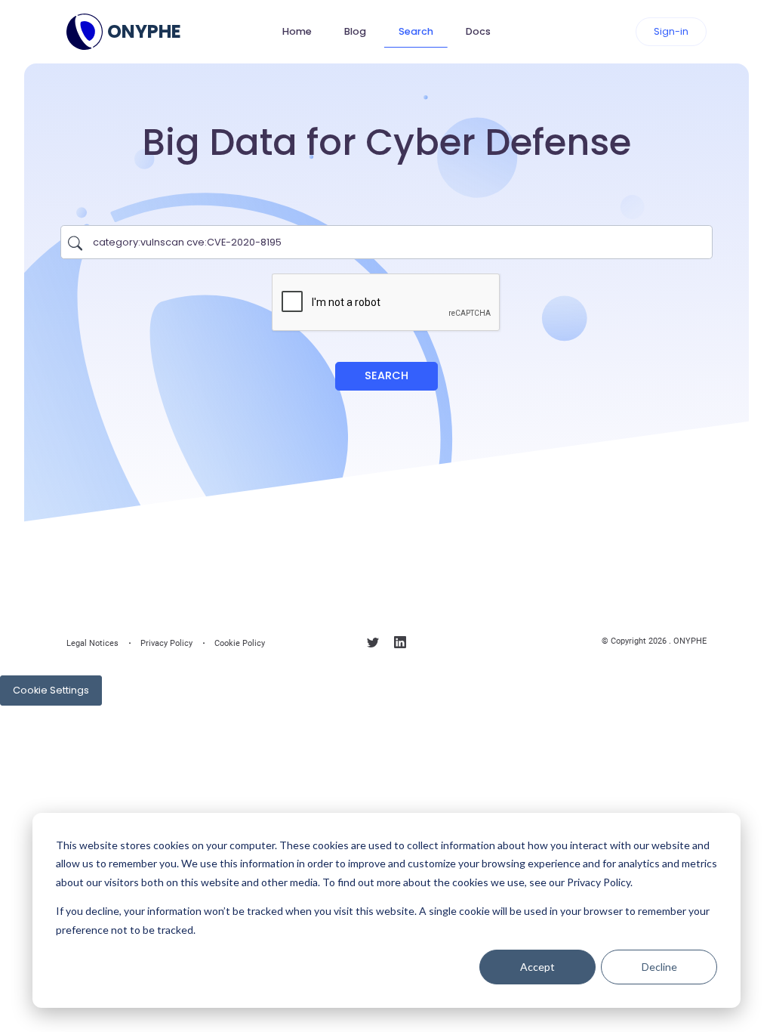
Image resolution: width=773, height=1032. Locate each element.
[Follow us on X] (373, 645)
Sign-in (671, 31)
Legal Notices (92, 643)
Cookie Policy (239, 643)
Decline (659, 966)
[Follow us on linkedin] (400, 645)
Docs (478, 31)
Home (297, 31)
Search (416, 31)
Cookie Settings (51, 690)
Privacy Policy (166, 643)
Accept (537, 966)
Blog (355, 31)
